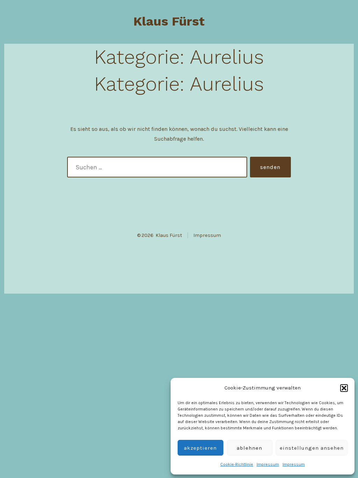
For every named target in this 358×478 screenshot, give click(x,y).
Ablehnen (249, 448)
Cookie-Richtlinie (236, 464)
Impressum (268, 464)
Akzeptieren (200, 448)
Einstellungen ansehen (312, 448)
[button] (344, 388)
